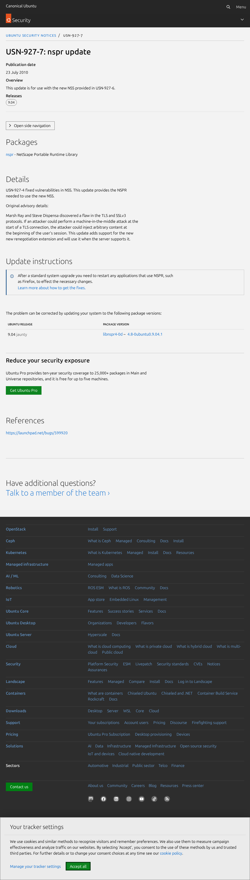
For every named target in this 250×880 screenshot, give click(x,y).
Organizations (100, 623)
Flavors (147, 623)
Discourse (178, 722)
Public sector (143, 765)
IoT (9, 599)
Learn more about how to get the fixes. (52, 288)
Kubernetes (16, 552)
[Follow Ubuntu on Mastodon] (92, 800)
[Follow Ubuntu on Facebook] (104, 800)
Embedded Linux (124, 599)
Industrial (120, 765)
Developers (126, 623)
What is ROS (119, 587)
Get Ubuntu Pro (23, 390)
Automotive (98, 765)
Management (155, 599)
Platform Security (103, 664)
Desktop (95, 711)
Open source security (198, 746)
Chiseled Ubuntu (142, 693)
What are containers (105, 693)
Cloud (11, 646)
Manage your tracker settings (35, 866)
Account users (136, 722)
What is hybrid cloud (194, 646)
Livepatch (143, 664)
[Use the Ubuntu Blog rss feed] (168, 800)
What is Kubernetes (105, 552)
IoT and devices (101, 754)
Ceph (10, 541)
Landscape (15, 681)
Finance (178, 765)
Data (99, 746)
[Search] (228, 7)
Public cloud (112, 652)
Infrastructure (119, 746)
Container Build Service (218, 693)
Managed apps (100, 564)
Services (146, 611)
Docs (164, 541)
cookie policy (171, 853)
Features (95, 611)
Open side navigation (32, 125)
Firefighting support (209, 722)
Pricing (159, 722)
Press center (193, 785)
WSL (127, 711)
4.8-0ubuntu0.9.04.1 (145, 334)
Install (93, 529)
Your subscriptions (103, 722)
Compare (137, 681)
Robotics (14, 587)
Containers (15, 693)
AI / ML (12, 576)
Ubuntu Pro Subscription (109, 734)
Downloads (16, 711)
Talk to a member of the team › (58, 492)
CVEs (198, 664)
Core (140, 711)
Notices (213, 664)
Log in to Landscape (195, 681)
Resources (185, 552)
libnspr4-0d (113, 334)
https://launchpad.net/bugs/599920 (37, 433)
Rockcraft (96, 699)
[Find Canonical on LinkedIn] (117, 800)
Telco (162, 765)
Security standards (173, 664)
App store (96, 599)
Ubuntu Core (17, 611)
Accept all (78, 866)
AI (89, 746)
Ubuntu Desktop (20, 623)
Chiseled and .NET (177, 693)
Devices (183, 734)
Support (110, 529)
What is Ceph (99, 541)
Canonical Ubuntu (21, 6)
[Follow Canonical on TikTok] (155, 800)
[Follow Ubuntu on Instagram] (130, 800)
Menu (241, 7)
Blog (152, 785)
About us (95, 785)
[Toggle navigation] (242, 19)
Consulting (146, 541)
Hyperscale (97, 634)
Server (112, 711)
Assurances (97, 670)
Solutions (14, 746)
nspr (9, 154)
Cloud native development (141, 754)
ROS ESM (96, 587)
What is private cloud (153, 646)
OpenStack (16, 529)
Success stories (121, 611)
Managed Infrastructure (155, 746)
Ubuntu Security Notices (31, 35)
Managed (124, 541)
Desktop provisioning (153, 734)
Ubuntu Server (18, 634)
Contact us (19, 787)
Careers (138, 785)
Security (13, 664)
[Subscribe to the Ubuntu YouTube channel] (142, 800)
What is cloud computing (109, 646)
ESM (127, 664)
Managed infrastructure (27, 564)
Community (145, 587)
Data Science (122, 576)
